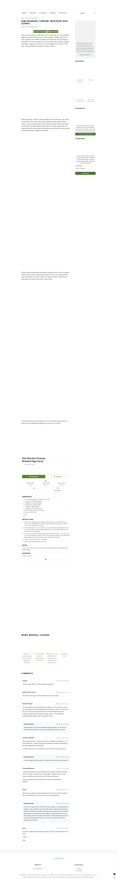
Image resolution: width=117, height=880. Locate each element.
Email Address (78, 165)
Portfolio (79, 870)
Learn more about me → (85, 54)
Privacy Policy (38, 868)
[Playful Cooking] (58, 9)
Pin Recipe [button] (59, 476)
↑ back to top (58, 858)
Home (22, 18)
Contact (79, 868)
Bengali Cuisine (33, 18)
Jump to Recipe (40, 31)
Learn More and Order (85, 134)
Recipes (27, 18)
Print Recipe (53, 31)
